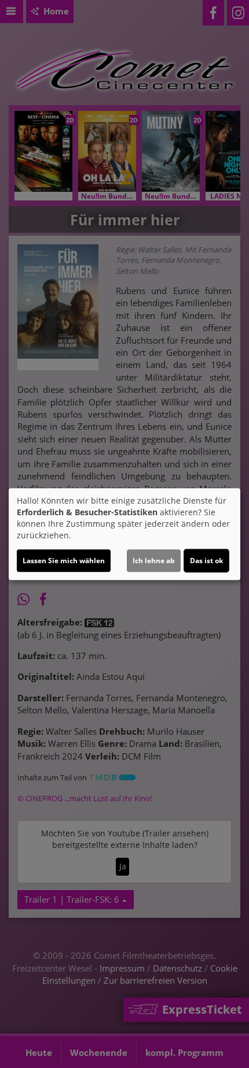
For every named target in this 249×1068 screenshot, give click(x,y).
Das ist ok (206, 560)
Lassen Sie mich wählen (64, 560)
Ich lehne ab (154, 560)
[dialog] (124, 534)
